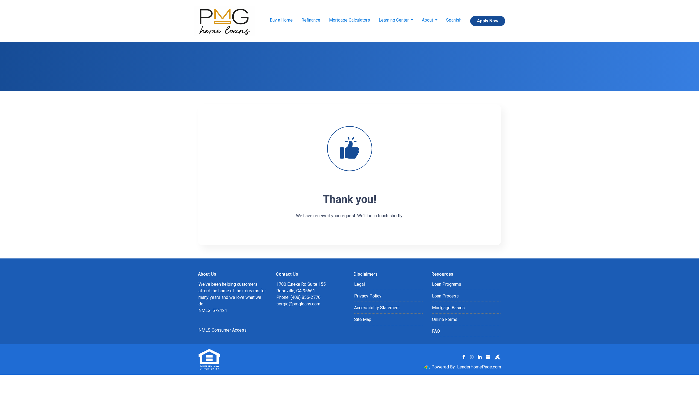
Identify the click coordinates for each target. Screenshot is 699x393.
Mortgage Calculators (349, 20)
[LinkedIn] (480, 357)
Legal (359, 284)
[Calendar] (488, 357)
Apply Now (487, 20)
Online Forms (444, 319)
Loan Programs (446, 284)
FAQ (436, 331)
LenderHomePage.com (479, 367)
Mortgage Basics (448, 307)
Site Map (362, 319)
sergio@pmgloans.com (298, 303)
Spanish (453, 20)
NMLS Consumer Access (223, 330)
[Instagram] (471, 357)
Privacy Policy (367, 296)
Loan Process (445, 296)
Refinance (310, 20)
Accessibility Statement (377, 307)
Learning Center (394, 20)
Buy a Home (281, 20)
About (428, 20)
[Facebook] (464, 357)
